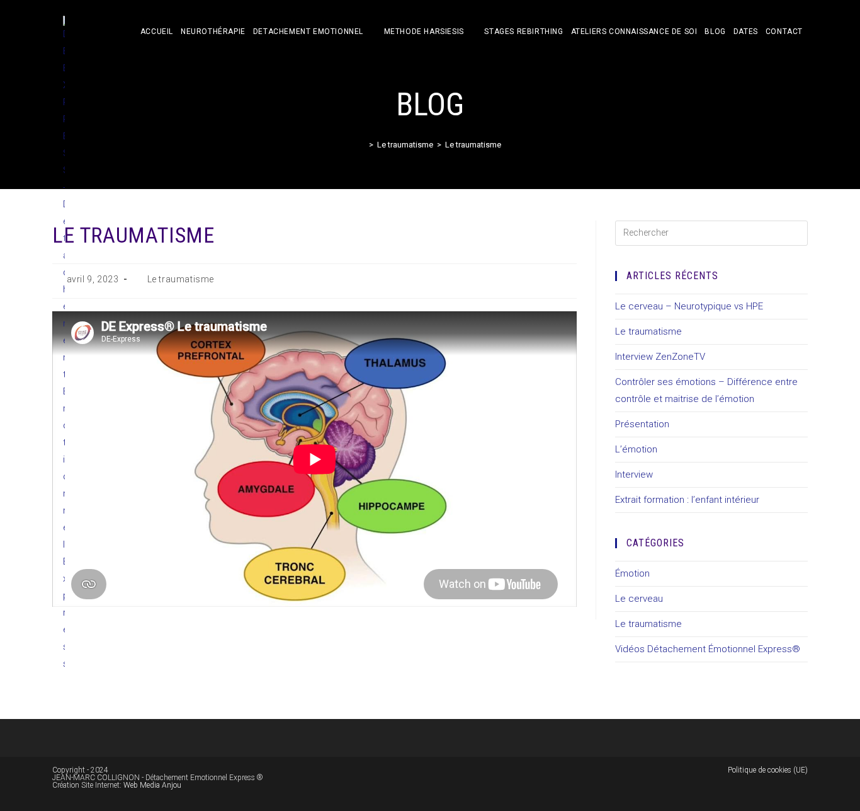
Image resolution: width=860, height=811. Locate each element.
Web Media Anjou (152, 785)
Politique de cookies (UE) (768, 770)
